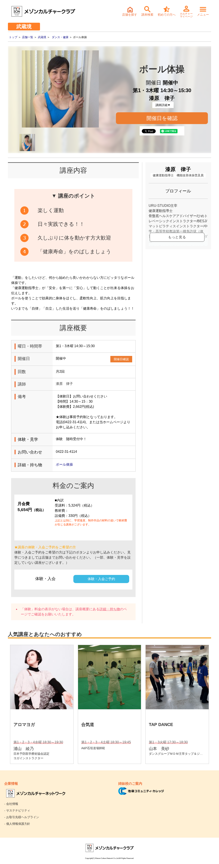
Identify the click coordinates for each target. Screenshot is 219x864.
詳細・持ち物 (109, 609)
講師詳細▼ (162, 105)
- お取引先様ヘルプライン (21, 817)
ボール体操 (64, 464)
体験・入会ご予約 (101, 579)
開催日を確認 (162, 118)
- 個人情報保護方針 (17, 823)
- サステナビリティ (17, 810)
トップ (13, 37)
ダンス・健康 (60, 37)
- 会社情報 (11, 804)
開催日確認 (121, 359)
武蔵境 (42, 37)
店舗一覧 (27, 37)
